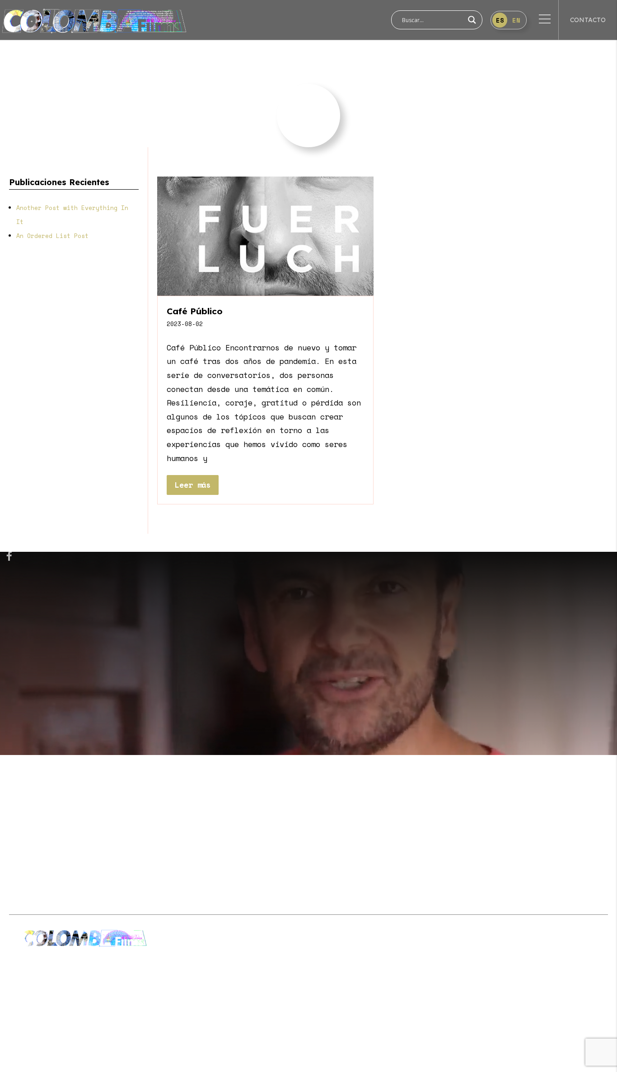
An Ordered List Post (52, 235)
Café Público (195, 311)
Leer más (192, 484)
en (516, 20)
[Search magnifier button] (472, 20)
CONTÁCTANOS (575, 812)
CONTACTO (588, 20)
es (500, 20)
